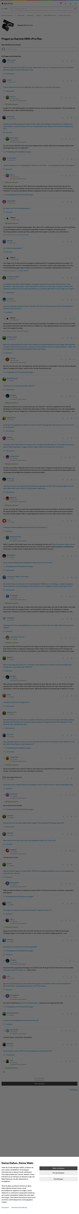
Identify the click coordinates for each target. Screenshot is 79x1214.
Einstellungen (58, 1179)
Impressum (5, 1207)
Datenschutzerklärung (19, 1207)
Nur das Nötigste (58, 1173)
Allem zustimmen (58, 1168)
